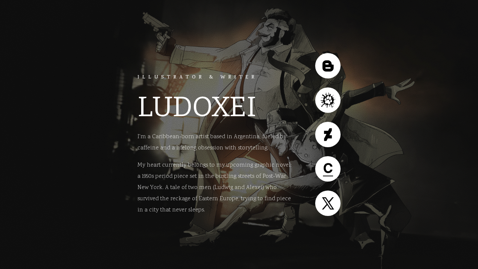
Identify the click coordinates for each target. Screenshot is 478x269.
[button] (328, 65)
